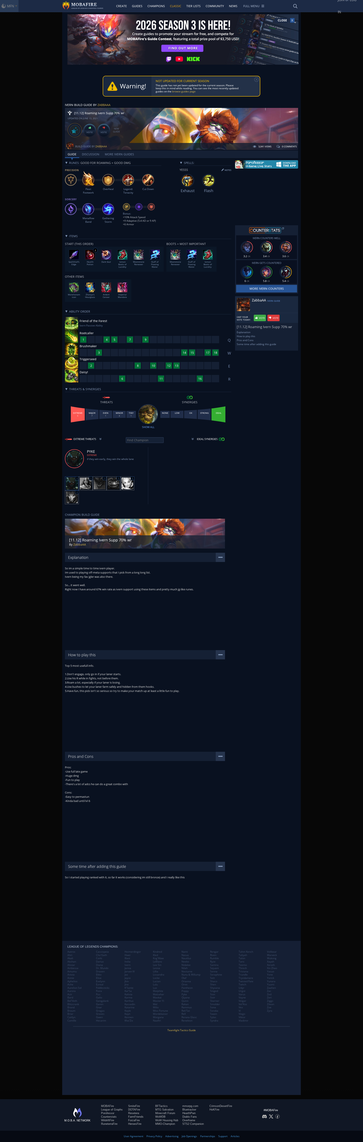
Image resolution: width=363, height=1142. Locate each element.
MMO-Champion (165, 1123)
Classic (175, 6)
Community (215, 6)
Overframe (188, 1120)
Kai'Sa (128, 991)
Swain (213, 1014)
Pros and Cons (245, 340)
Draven (100, 971)
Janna (128, 968)
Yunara (271, 981)
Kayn (127, 1014)
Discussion (90, 154)
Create (121, 6)
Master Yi (158, 1001)
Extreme (92, 455)
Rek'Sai (186, 1010)
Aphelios (72, 981)
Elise (98, 978)
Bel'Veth (72, 1001)
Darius (100, 961)
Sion (212, 994)
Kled (155, 955)
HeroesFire (134, 1123)
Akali (70, 958)
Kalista (128, 994)
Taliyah (243, 955)
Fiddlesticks (102, 988)
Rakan (185, 1004)
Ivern (127, 965)
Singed (214, 991)
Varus (242, 994)
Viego (242, 1014)
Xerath (271, 965)
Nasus (185, 955)
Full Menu (251, 6)
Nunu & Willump (191, 974)
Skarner (214, 1001)
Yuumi (270, 984)
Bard (70, 997)
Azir (69, 994)
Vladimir (243, 1020)
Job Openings (189, 1136)
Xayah (270, 961)
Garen (99, 1004)
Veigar (242, 1001)
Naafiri (157, 1020)
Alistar (71, 965)
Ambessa (72, 968)
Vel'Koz (243, 1004)
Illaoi (127, 958)
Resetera (133, 1113)
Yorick (270, 978)
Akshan (71, 961)
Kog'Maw (158, 958)
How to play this (246, 336)
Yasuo (270, 971)
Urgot (242, 991)
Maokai (157, 997)
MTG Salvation (164, 1109)
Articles (235, 1136)
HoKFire (214, 1109)
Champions (156, 6)
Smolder (215, 1004)
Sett (212, 978)
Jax (126, 974)
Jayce (128, 978)
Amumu (72, 971)
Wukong (271, 958)
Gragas (100, 1010)
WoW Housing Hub (166, 1120)
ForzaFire (134, 1120)
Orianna (186, 981)
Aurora (71, 991)
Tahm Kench (246, 951)
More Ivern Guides (119, 154)
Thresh (243, 968)
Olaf (184, 978)
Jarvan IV (130, 971)
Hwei (127, 955)
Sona (213, 1007)
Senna (213, 971)
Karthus (129, 1001)
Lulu (155, 984)
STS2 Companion (193, 1123)
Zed (269, 994)
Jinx (127, 984)
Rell (184, 1014)
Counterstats (109, 1116)
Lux (155, 988)
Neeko (185, 961)
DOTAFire (134, 1109)
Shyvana (215, 988)
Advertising (172, 1136)
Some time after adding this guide (256, 344)
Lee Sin (157, 965)
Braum (71, 1010)
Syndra (214, 1020)
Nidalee (186, 965)
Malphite (158, 991)
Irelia (127, 961)
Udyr (241, 988)
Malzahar (158, 994)
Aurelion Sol (74, 988)
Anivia (71, 974)
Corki (99, 958)
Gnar (99, 1007)
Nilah (185, 968)
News (233, 6)
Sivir (212, 997)
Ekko (98, 974)
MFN (10, 6)
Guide (72, 154)
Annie (70, 978)
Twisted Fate (246, 981)
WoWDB (160, 1116)
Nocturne (187, 971)
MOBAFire (107, 1106)
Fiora (99, 991)
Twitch (242, 984)
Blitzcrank (73, 1004)
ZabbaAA (103, 105)
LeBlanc (157, 961)
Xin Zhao (272, 968)
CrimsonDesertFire (220, 1106)
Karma (128, 997)
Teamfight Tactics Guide (181, 1030)
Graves (100, 1014)
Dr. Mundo (102, 968)
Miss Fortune (160, 1010)
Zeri (269, 997)
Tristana (243, 971)
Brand (71, 1007)
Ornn (184, 984)
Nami (185, 951)
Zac (269, 991)
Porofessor (107, 1113)
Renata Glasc (189, 1017)
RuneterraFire (109, 1123)
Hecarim (101, 1020)
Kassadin (130, 1004)
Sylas (213, 1017)
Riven (213, 955)
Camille (71, 1020)
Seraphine (216, 974)
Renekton (187, 1020)
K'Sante (129, 988)
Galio (99, 997)
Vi (240, 1010)
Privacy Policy (154, 1136)
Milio (156, 1007)
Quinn (185, 1001)
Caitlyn (71, 1017)
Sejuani (214, 968)
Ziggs (270, 1001)
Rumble (214, 958)
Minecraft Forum (165, 1113)
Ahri (69, 955)
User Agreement (133, 1136)
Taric (242, 961)
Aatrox (71, 951)
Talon (242, 958)
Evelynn (100, 981)
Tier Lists (193, 6)
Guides (137, 6)
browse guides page (184, 91)
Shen (213, 984)
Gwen (99, 1017)
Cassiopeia (102, 951)
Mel (155, 1004)
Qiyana (186, 997)
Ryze (213, 961)
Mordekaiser (160, 1014)
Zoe (269, 1007)
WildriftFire (107, 1120)
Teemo (243, 965)
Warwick (272, 955)
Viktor (242, 1017)
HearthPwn (189, 1113)
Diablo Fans (189, 1116)
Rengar (214, 951)
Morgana (158, 1017)
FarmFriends (135, 1116)
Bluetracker (189, 1109)
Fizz (98, 994)
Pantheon (187, 988)
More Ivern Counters (267, 289)
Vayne (242, 997)
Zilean (270, 1004)
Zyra (269, 1010)
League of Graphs (112, 1109)
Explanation (243, 332)
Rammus (187, 1007)
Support (223, 1136)
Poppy (185, 991)
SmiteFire (134, 1106)
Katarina (129, 1007)
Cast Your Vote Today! (243, 318)
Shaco (213, 981)
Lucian (156, 981)
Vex (241, 1007)
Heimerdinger (133, 951)
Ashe (70, 984)
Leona (156, 968)
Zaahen (271, 988)
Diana (99, 965)
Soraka (214, 1010)
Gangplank (102, 1001)
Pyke (184, 994)
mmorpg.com (190, 1106)
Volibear (272, 951)
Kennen (129, 1017)
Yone (270, 974)
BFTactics (161, 1106)
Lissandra (158, 974)
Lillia (155, 971)
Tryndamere (246, 978)
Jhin (127, 981)
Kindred (157, 951)
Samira (214, 965)
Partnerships (207, 1136)
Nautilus (186, 958)
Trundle (243, 974)
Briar (70, 1014)
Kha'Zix (129, 1020)
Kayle (128, 1010)
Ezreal (99, 984)
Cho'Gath (101, 955)
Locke (156, 978)
